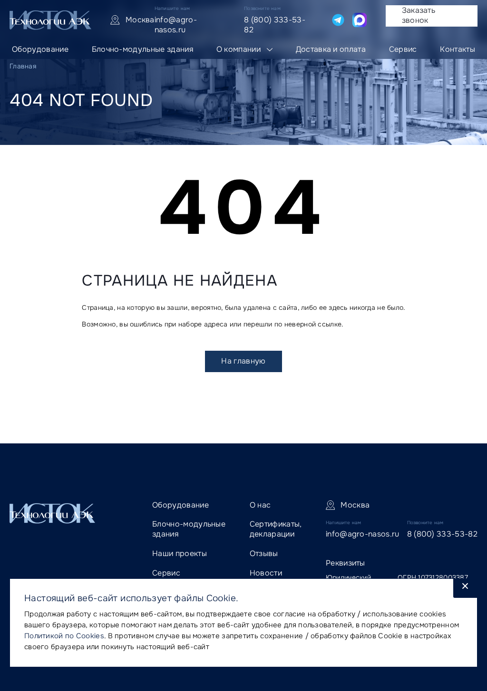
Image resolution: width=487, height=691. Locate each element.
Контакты (457, 49)
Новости (266, 573)
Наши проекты (179, 553)
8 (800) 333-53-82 (274, 25)
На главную (243, 361)
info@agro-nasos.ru (176, 25)
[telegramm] (338, 20)
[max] (359, 20)
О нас (260, 505)
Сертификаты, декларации (276, 529)
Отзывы (264, 553)
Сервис (403, 49)
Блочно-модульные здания (142, 49)
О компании (238, 49)
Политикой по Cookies (64, 636)
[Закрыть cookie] (465, 588)
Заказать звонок (419, 15)
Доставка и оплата (331, 49)
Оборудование (40, 49)
